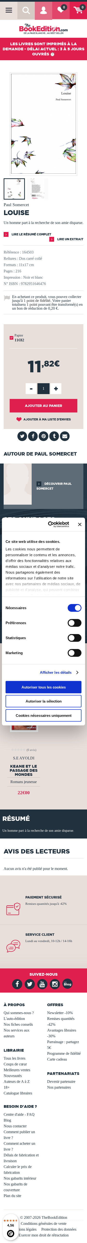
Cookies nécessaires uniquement (44, 715)
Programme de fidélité (64, 1053)
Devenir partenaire (61, 1081)
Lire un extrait (70, 239)
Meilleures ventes (17, 1070)
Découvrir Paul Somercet (54, 486)
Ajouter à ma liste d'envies (47, 419)
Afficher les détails (56, 672)
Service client (39, 934)
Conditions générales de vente (43, 1223)
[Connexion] (43, 13)
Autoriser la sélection (44, 701)
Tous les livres (14, 1058)
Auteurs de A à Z (17, 1081)
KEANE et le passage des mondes (23, 770)
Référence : (12, 252)
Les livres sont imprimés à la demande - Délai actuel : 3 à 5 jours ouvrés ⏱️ (43, 49)
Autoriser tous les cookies (44, 687)
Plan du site (12, 1196)
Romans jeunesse (23, 782)
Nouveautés (13, 1076)
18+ (7, 1087)
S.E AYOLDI (23, 758)
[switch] (74, 623)
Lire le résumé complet (31, 234)
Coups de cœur (15, 1064)
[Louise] (43, 172)
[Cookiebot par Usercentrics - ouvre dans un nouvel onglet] (51, 524)
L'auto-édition (14, 1019)
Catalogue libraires (18, 1093)
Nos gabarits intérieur (20, 1178)
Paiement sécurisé (43, 897)
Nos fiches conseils (18, 1024)
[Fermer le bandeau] (79, 524)
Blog (7, 1120)
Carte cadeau (57, 1059)
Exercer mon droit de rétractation (44, 1235)
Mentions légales (23, 1229)
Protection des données (58, 1229)
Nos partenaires (59, 1087)
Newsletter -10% (60, 1013)
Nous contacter (15, 1126)
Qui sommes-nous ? (19, 1013)
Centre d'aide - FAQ (19, 1114)
